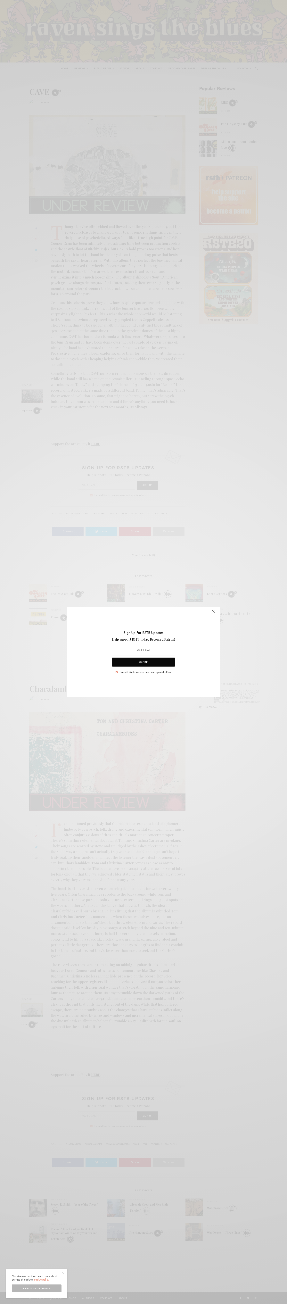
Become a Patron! (162, 639)
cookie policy (41, 1280)
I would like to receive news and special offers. (146, 672)
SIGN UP (143, 662)
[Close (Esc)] (214, 613)
